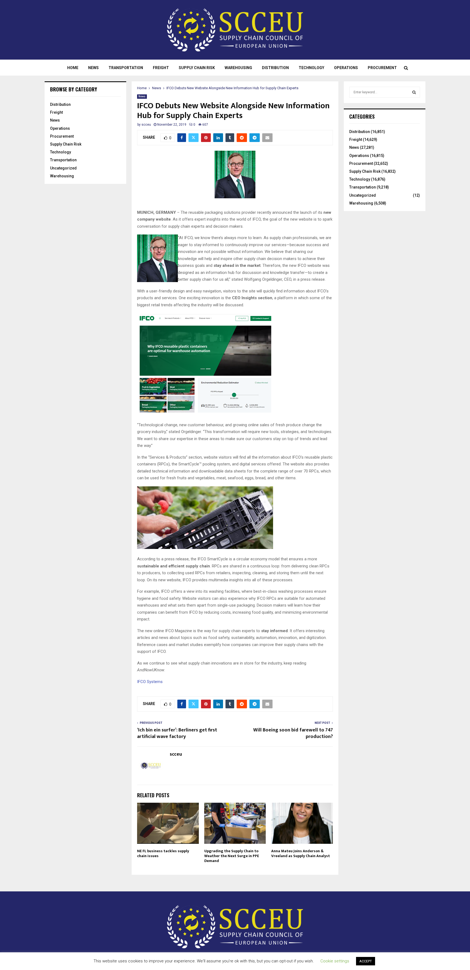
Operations (346, 68)
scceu (146, 124)
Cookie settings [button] (334, 961)
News (93, 68)
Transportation (126, 68)
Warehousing (238, 68)
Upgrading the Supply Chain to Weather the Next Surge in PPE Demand (231, 856)
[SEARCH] (414, 92)
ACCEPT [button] (365, 961)
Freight (161, 68)
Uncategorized (63, 168)
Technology (311, 68)
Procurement (382, 68)
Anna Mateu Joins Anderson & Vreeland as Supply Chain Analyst (300, 853)
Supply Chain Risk (197, 68)
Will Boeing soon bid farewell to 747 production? (293, 733)
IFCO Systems (150, 681)
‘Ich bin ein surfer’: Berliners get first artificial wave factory (177, 733)
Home (72, 68)
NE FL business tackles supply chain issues (163, 853)
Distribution (275, 68)
